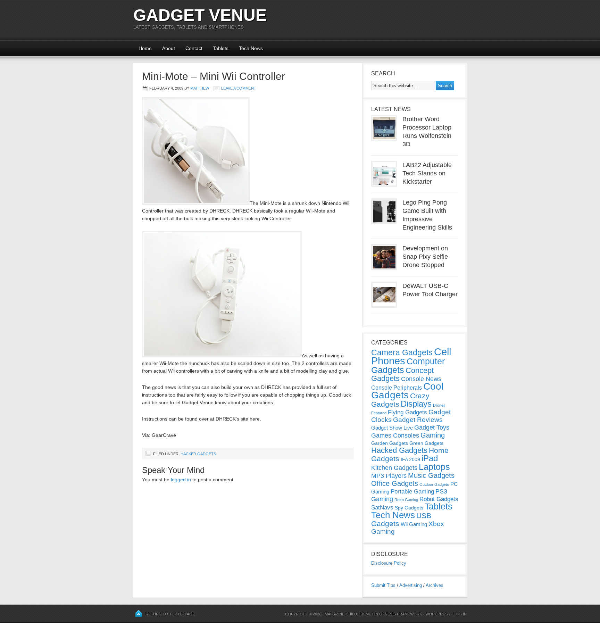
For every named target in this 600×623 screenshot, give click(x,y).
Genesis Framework (400, 614)
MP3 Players (389, 475)
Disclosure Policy (388, 563)
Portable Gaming (412, 491)
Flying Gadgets (407, 412)
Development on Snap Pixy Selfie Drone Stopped (425, 256)
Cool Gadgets (407, 390)
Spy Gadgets (409, 507)
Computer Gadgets (408, 365)
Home (145, 48)
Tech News (251, 48)
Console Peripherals (396, 388)
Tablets (220, 48)
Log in (460, 614)
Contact (193, 48)
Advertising (410, 585)
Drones (439, 405)
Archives (434, 585)
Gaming (432, 435)
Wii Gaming (414, 524)
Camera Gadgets (402, 352)
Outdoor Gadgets (434, 484)
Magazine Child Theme (348, 614)
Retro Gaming (406, 500)
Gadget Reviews (418, 419)
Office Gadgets (394, 483)
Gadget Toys (431, 427)
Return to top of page (170, 614)
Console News (421, 378)
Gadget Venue (200, 15)
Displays (416, 403)
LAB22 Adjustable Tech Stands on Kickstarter (427, 173)
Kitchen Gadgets (394, 467)
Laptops (434, 467)
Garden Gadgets (389, 443)
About (168, 48)
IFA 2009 (410, 459)
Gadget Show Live (392, 428)
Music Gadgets (431, 475)
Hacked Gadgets (198, 454)
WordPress (437, 614)
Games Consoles (395, 435)
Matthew (199, 88)
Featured (378, 413)
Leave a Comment (238, 88)
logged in (181, 479)
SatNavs (382, 507)
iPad (430, 458)
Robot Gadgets (438, 499)
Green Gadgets (426, 443)
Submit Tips (383, 585)
